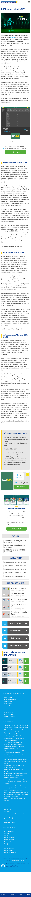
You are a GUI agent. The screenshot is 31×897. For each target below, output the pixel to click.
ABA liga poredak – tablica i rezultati (13, 729)
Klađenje (3, 894)
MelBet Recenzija (8, 712)
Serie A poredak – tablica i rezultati (13, 785)
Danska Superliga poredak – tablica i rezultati (16, 736)
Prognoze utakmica (9, 831)
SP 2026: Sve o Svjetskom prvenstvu (13, 790)
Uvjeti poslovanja (15, 860)
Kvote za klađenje (8, 820)
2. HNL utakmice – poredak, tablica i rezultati (16, 727)
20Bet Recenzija (8, 703)
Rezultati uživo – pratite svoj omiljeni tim (14, 779)
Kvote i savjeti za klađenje (10, 740)
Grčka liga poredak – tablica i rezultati (14, 738)
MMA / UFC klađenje (9, 848)
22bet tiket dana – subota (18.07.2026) (15, 565)
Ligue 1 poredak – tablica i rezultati (13, 744)
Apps (28, 894)
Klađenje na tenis (8, 850)
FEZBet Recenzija (8, 710)
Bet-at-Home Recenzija (10, 699)
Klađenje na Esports (9, 839)
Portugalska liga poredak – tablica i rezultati (15, 773)
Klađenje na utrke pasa (10, 852)
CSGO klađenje (8, 846)
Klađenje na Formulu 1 (10, 841)
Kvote (20, 894)
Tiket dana (6, 800)
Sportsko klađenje (8, 818)
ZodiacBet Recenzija (9, 716)
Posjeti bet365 (15, 152)
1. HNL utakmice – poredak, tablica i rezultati (16, 725)
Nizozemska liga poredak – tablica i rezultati (15, 759)
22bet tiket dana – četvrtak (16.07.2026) (15, 572)
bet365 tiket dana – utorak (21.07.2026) (15, 562)
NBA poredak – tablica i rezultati (12, 757)
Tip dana (6, 835)
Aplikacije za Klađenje (9, 822)
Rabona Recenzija (8, 714)
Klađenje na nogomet (9, 837)
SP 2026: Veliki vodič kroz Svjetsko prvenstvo (16, 792)
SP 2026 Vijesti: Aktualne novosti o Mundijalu (16, 788)
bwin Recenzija (8, 701)
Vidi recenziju (18, 477)
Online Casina (7, 811)
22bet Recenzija (8, 697)
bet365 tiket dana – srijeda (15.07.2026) (15, 576)
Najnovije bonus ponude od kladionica (14, 755)
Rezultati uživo (7, 809)
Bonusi (12, 894)
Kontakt (23, 860)
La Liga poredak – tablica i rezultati (13, 742)
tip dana (12, 37)
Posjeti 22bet (16, 528)
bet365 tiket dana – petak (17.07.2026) (15, 569)
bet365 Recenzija (8, 131)
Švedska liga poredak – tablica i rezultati (14, 798)
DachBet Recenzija (9, 708)
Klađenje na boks (8, 844)
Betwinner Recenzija (9, 705)
